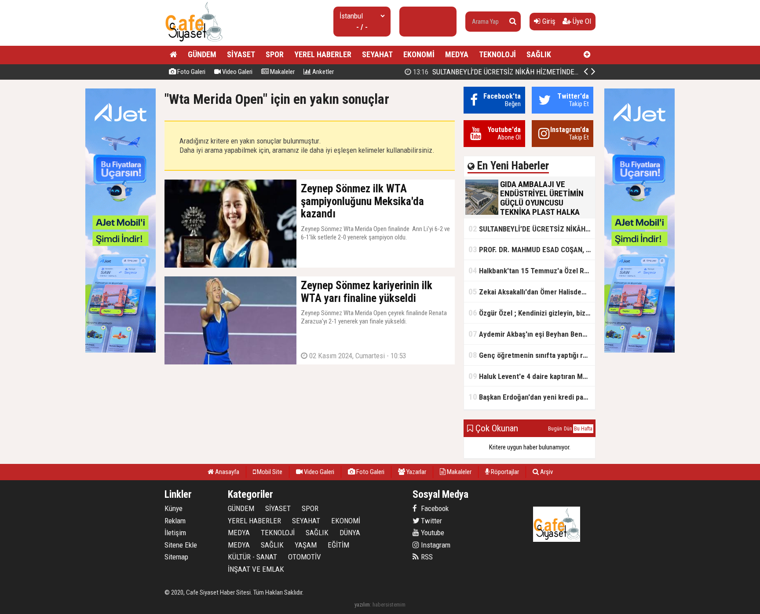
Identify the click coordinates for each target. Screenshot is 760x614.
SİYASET (241, 54)
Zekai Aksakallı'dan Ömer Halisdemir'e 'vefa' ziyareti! (531, 292)
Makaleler (282, 72)
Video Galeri (236, 72)
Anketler (322, 72)
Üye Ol (581, 21)
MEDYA (456, 54)
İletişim (175, 532)
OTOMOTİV (304, 556)
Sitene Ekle (180, 544)
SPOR (275, 54)
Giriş (548, 21)
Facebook (434, 508)
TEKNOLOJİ (497, 54)
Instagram (434, 544)
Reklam (175, 520)
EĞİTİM (338, 544)
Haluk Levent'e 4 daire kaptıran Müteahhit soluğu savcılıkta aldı (531, 376)
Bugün (555, 429)
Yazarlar (415, 472)
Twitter (430, 520)
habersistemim (389, 604)
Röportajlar (504, 472)
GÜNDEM (202, 54)
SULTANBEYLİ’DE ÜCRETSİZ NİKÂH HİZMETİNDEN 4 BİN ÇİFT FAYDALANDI (531, 71)
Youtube (431, 532)
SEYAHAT (377, 54)
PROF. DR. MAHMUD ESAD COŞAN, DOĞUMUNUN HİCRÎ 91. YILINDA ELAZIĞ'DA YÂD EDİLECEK (531, 249)
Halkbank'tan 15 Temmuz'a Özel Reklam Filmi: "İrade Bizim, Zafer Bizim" (531, 270)
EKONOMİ (419, 54)
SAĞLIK (538, 54)
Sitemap (176, 556)
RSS (426, 556)
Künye (173, 508)
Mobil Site (269, 472)
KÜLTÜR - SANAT (252, 556)
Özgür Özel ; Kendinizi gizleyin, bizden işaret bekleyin (531, 313)
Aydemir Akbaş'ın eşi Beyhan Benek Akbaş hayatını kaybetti (531, 334)
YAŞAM (306, 544)
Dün (568, 429)
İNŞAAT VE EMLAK (256, 569)
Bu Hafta (583, 429)
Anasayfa (226, 472)
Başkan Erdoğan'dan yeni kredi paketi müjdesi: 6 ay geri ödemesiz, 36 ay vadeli (531, 397)
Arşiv (546, 472)
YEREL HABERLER (322, 54)
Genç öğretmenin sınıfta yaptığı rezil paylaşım (531, 355)
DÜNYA (350, 532)
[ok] (512, 21)
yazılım (362, 604)
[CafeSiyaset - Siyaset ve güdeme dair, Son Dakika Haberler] (193, 42)
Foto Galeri (190, 72)
